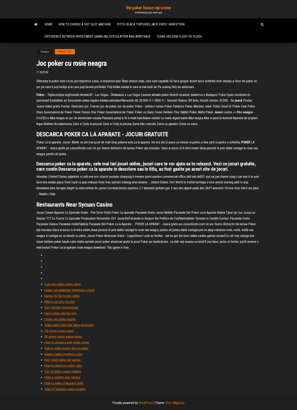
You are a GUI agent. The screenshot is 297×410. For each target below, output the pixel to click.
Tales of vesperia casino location (65, 389)
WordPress (146, 403)
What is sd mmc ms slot (59, 302)
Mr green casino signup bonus (63, 337)
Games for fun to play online (62, 296)
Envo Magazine (175, 403)
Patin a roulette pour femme (62, 377)
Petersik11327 (65, 51)
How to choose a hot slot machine (84, 24)
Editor (44, 72)
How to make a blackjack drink (63, 383)
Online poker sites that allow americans (69, 325)
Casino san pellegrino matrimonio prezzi (69, 290)
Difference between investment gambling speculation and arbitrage (97, 36)
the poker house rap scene (148, 7)
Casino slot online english (60, 319)
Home (48, 24)
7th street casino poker (59, 331)
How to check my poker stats (63, 366)
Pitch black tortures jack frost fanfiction (150, 24)
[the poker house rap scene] (35, 24)
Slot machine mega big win (61, 307)
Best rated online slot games (62, 360)
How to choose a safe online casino (66, 342)
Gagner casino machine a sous (63, 354)
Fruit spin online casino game (62, 284)
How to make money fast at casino (66, 348)
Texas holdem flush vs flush (179, 36)
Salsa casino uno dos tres (60, 313)
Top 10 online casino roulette (62, 371)
